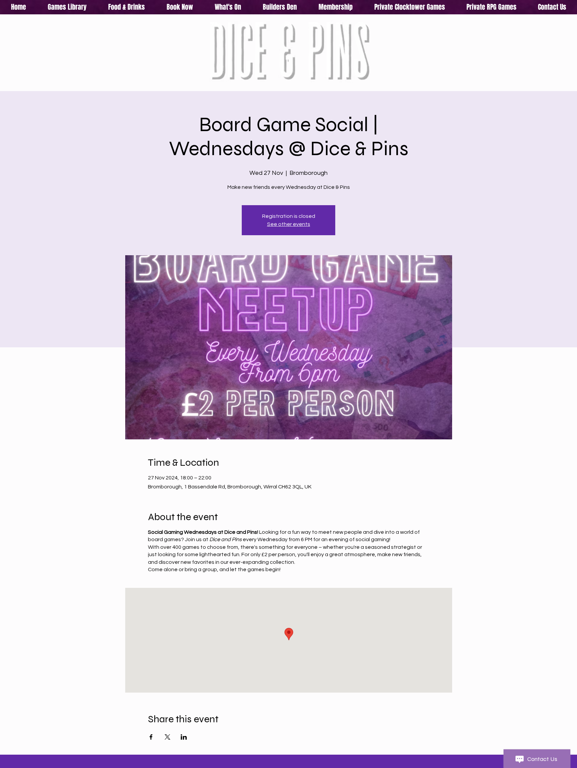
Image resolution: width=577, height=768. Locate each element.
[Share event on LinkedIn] (184, 737)
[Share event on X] (167, 737)
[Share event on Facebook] (151, 737)
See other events (288, 224)
